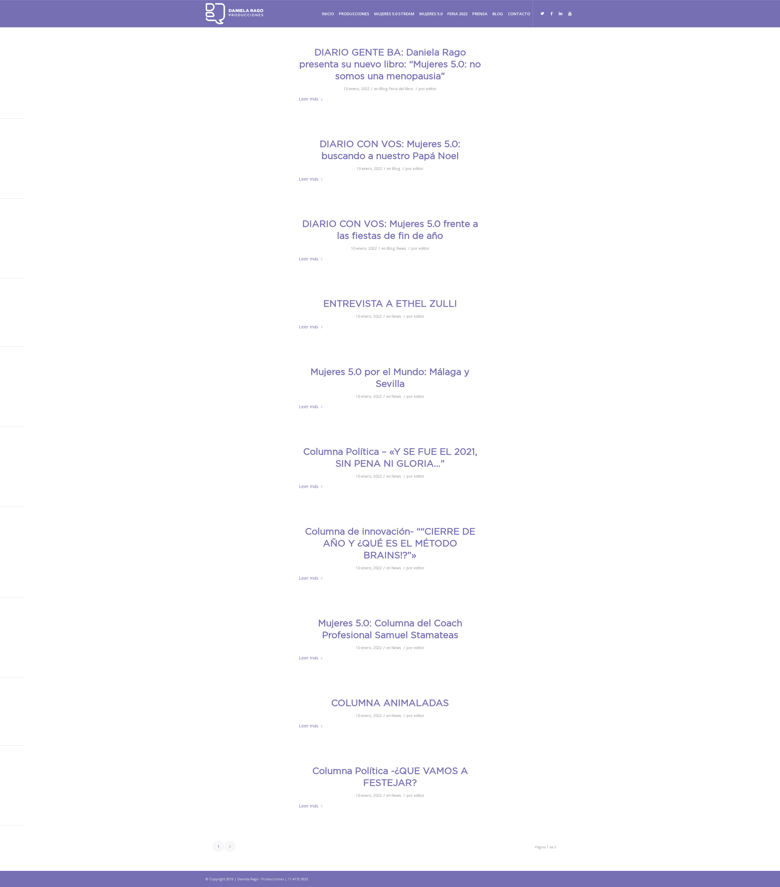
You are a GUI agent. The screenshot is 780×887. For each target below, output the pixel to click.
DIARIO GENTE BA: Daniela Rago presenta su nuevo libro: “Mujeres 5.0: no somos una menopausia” (390, 65)
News (401, 248)
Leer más (308, 99)
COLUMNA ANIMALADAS (390, 703)
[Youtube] (569, 13)
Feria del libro (401, 88)
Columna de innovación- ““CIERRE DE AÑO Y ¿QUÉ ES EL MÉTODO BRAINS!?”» (390, 544)
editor (431, 88)
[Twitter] (542, 13)
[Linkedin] (560, 13)
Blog (383, 88)
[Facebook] (551, 13)
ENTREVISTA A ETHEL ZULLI (390, 304)
